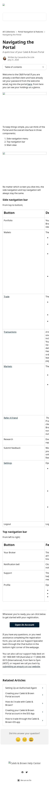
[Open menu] (44, 4)
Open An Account (24, 624)
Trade (6, 296)
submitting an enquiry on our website (21, 666)
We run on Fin (26, 780)
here (29, 84)
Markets (8, 366)
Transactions (10, 331)
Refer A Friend (11, 417)
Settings (8, 463)
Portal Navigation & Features (30, 31)
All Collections (9, 31)
